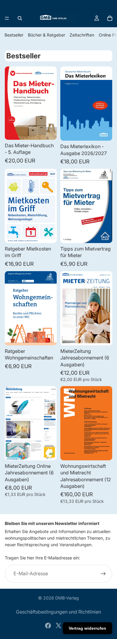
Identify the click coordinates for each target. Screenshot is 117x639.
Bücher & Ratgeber (46, 34)
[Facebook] (48, 625)
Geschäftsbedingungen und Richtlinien (58, 612)
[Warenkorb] (109, 18)
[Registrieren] (103, 573)
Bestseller (13, 34)
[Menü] (7, 18)
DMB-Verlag (67, 597)
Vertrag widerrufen (87, 628)
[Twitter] (58, 625)
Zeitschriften (82, 34)
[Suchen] (19, 18)
